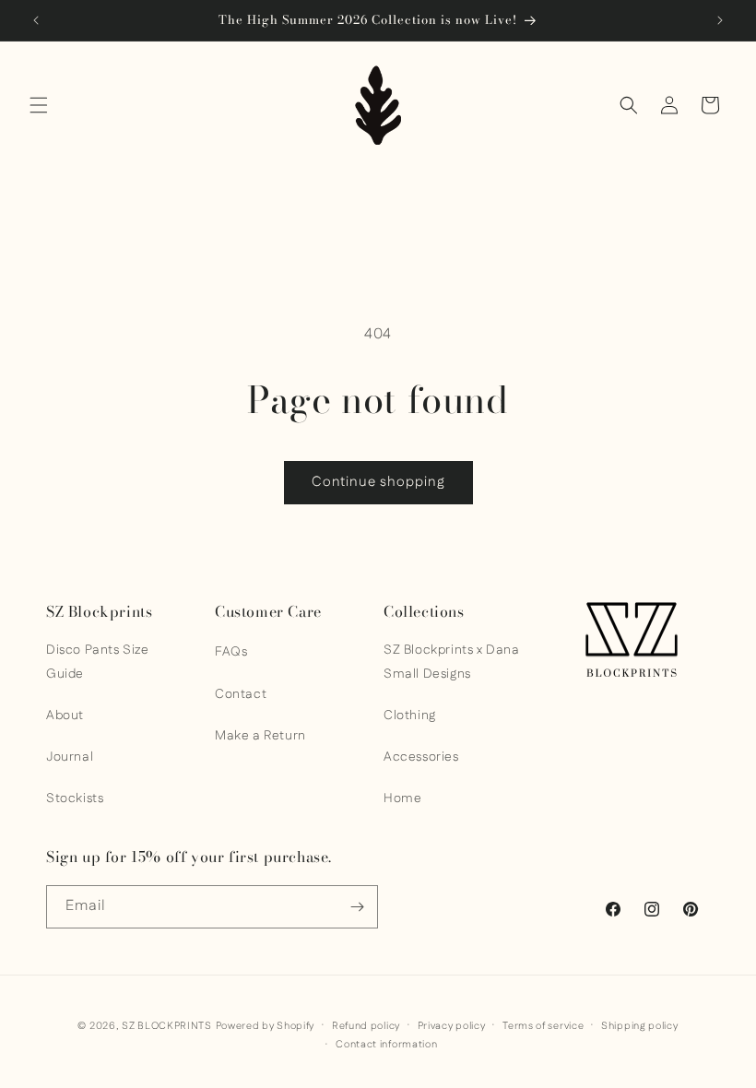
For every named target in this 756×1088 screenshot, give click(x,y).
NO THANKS (378, 983)
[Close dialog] (486, 260)
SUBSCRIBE (378, 936)
